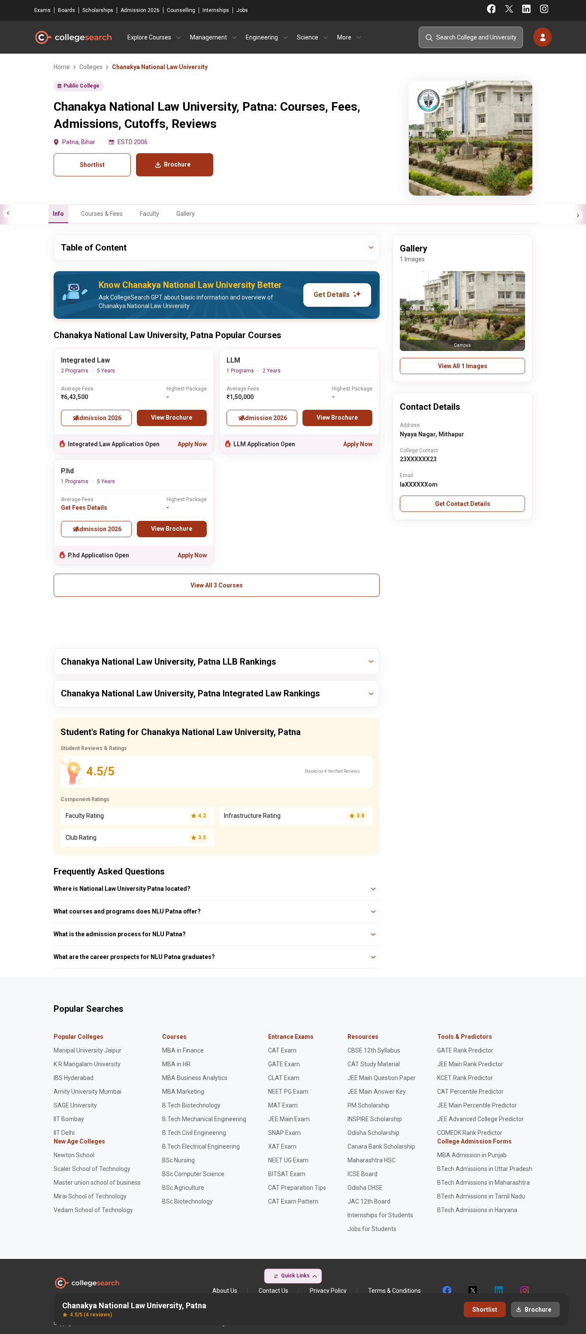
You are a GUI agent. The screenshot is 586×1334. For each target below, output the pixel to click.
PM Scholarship (368, 1105)
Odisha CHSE (365, 1187)
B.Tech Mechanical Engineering (204, 1119)
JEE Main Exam (289, 1119)
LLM (233, 360)
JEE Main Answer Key (376, 1091)
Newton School (74, 1155)
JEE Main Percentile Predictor (477, 1105)
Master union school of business (97, 1182)
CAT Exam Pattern (293, 1201)
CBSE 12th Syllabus (373, 1050)
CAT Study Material (373, 1064)
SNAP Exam (284, 1132)
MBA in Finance (183, 1050)
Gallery (185, 213)
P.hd (67, 471)
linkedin (498, 1290)
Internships (215, 10)
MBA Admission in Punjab (472, 1155)
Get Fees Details (84, 507)
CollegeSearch (73, 37)
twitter (472, 1290)
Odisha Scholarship (373, 1132)
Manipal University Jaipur (87, 1050)
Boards (66, 10)
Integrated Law (85, 360)
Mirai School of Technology (90, 1196)
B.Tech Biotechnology (191, 1105)
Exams (42, 10)
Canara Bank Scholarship (381, 1146)
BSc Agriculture (183, 1187)
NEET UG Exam (288, 1160)
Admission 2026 (140, 10)
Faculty (149, 213)
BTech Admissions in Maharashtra (483, 1182)
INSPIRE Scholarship (374, 1119)
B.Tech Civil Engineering (194, 1132)
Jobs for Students (371, 1228)
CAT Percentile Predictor (470, 1091)
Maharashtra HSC (371, 1160)
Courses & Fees (102, 213)
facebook (446, 1290)
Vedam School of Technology (93, 1210)
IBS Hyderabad (74, 1077)
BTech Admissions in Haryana (477, 1210)
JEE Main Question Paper (381, 1077)
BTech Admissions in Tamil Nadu (481, 1196)
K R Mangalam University (87, 1064)
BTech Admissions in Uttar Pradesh (484, 1168)
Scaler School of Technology (92, 1168)
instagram (524, 1290)
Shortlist (92, 164)
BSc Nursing (178, 1160)
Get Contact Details (462, 503)
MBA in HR (176, 1064)
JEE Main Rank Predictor (470, 1064)
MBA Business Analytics (194, 1077)
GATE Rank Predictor (465, 1050)
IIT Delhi (64, 1132)
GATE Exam (284, 1064)
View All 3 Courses (216, 585)
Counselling (181, 10)
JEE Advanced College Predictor (480, 1119)
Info (58, 213)
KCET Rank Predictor (465, 1077)
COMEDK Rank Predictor (469, 1132)
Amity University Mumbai (87, 1091)
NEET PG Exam (288, 1091)
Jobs (242, 10)
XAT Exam (282, 1146)
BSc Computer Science (193, 1174)
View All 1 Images (462, 366)
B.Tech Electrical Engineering (201, 1146)
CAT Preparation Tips (297, 1187)
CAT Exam (282, 1050)
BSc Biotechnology (187, 1201)
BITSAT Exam (286, 1174)
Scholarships (97, 10)
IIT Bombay (69, 1119)
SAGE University (75, 1105)
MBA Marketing (183, 1091)
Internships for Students (380, 1215)
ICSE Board (362, 1174)
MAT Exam (283, 1105)
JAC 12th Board (368, 1201)
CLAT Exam (283, 1077)
